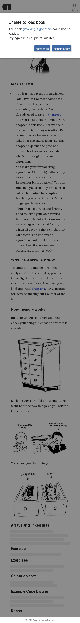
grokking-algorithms (37, 29)
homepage (42, 48)
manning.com (62, 48)
